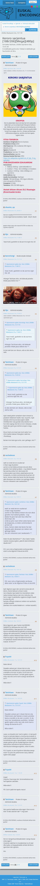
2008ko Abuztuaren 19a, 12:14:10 (12, 805)
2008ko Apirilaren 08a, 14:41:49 (12, 68)
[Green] (35, 6)
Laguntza (15, 877)
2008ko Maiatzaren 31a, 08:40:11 (12, 210)
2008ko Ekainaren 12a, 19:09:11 (12, 497)
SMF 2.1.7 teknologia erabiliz (9, 879)
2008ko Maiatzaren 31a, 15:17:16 (12, 259)
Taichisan (9, 62)
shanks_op (10, 207)
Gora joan (5, 864)
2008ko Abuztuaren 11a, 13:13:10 (12, 660)
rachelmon (10, 455)
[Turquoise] (39, 6)
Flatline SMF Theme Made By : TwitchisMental (20, 883)
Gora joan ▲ (23, 877)
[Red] (32, 6)
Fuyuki (8, 656)
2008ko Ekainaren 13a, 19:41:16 (12, 569)
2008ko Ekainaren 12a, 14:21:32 (12, 458)
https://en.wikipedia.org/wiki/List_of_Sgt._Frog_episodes (19, 159)
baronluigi (10, 256)
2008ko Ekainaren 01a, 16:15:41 (12, 368)
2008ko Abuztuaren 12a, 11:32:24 (12, 773)
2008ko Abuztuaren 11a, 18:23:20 (12, 698)
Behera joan (6, 56)
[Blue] (33, 6)
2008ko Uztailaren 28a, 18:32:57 (12, 621)
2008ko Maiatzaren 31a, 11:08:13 (12, 237)
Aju (6, 234)
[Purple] (37, 6)
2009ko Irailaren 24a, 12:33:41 (11, 835)
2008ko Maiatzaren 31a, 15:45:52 (12, 313)
